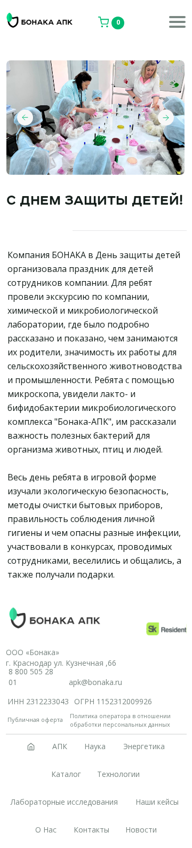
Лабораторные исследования (64, 802)
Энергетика (144, 746)
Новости (141, 829)
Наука (95, 746)
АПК (59, 746)
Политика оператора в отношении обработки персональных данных (120, 720)
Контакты (91, 829)
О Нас (46, 829)
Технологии (118, 774)
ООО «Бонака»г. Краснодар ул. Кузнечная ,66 (61, 657)
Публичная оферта (35, 719)
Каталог (66, 774)
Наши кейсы (157, 802)
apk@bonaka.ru (95, 682)
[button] (177, 27)
